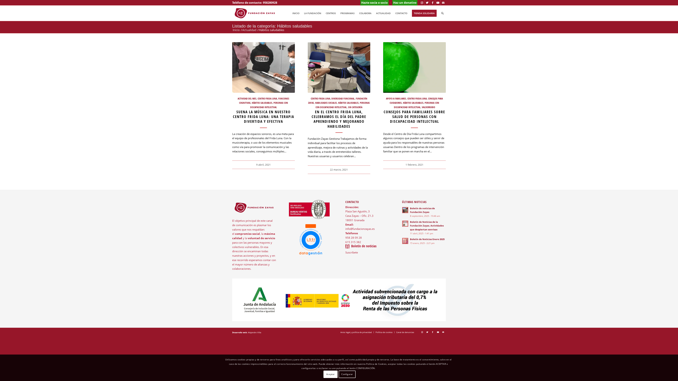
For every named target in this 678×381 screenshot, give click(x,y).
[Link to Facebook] (432, 2)
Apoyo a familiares (396, 98)
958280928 (270, 3)
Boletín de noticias (363, 246)
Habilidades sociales (326, 102)
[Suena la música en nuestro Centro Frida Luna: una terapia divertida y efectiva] (263, 67)
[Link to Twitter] (427, 2)
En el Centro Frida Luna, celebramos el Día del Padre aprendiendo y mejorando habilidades (339, 119)
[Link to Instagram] (421, 2)
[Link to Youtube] (437, 2)
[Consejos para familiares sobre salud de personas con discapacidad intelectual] (414, 67)
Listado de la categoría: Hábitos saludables (272, 26)
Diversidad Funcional (343, 98)
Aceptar (330, 374)
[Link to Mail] (443, 2)
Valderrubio (428, 107)
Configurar (347, 374)
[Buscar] (442, 13)
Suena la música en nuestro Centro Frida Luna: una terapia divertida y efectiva (263, 116)
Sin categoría (355, 107)
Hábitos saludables (262, 102)
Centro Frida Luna (267, 98)
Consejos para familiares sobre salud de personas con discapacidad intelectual (414, 116)
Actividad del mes (247, 98)
